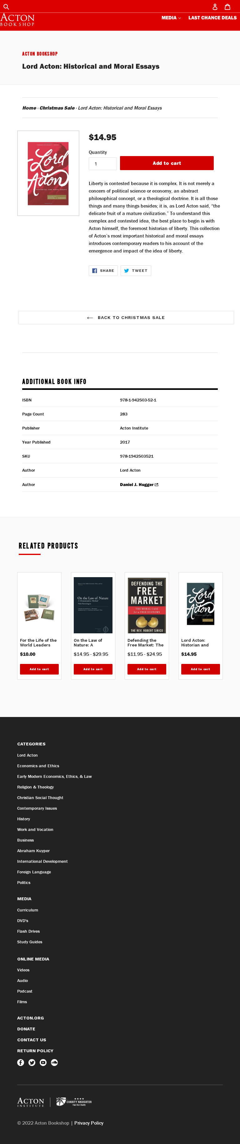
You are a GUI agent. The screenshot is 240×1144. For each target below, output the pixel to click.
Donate (26, 1028)
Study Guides (29, 942)
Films (22, 1001)
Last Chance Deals (212, 17)
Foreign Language (34, 872)
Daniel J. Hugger (136, 484)
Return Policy (35, 1050)
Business (25, 840)
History (23, 819)
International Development (42, 861)
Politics (23, 882)
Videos (23, 970)
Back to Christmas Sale (130, 317)
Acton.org (30, 1017)
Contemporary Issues (37, 808)
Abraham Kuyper (33, 850)
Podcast (24, 991)
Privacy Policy (88, 1123)
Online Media (33, 958)
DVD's (22, 920)
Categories (31, 743)
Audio (22, 980)
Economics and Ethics (38, 765)
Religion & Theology (35, 787)
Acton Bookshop (40, 54)
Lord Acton (27, 755)
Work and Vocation (35, 829)
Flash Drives (28, 931)
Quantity (98, 152)
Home (29, 108)
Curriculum (27, 910)
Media (170, 17)
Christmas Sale (56, 108)
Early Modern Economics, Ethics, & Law (54, 776)
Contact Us (31, 1039)
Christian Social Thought (40, 797)
